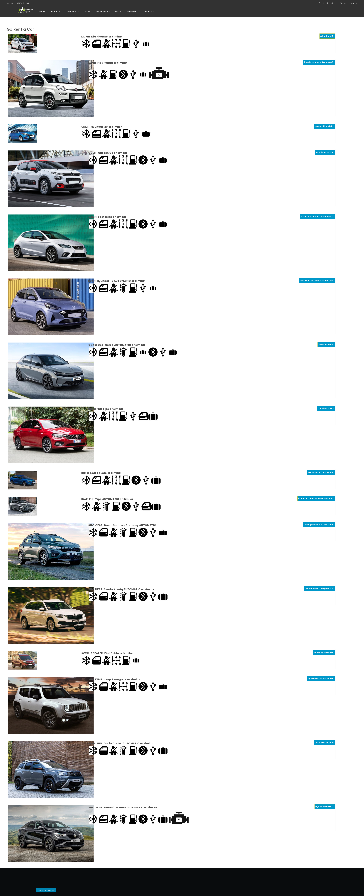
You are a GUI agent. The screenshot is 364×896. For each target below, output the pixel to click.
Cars (87, 11)
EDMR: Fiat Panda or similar (107, 62)
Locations (71, 11)
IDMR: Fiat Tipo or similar (105, 409)
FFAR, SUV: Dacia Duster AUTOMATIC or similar (121, 743)
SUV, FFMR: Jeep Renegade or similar (114, 679)
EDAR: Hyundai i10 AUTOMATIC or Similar (116, 281)
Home (42, 11)
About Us (55, 11)
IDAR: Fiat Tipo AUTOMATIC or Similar (107, 499)
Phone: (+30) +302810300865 (247, 881)
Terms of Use (241, 885)
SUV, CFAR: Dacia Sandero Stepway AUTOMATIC (122, 525)
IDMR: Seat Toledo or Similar (101, 473)
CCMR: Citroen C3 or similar (107, 153)
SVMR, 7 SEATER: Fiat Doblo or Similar (107, 653)
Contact (149, 11)
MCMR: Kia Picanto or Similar (101, 36)
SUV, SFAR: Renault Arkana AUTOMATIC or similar (123, 807)
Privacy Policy (254, 885)
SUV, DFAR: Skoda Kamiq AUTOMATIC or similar (121, 589)
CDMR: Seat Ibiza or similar (107, 217)
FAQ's (118, 11)
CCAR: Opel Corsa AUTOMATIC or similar (116, 345)
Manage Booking (350, 3)
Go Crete (132, 11)
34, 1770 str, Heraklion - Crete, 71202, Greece (241, 878)
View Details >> (46, 890)
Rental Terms (103, 11)
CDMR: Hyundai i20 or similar (101, 126)
